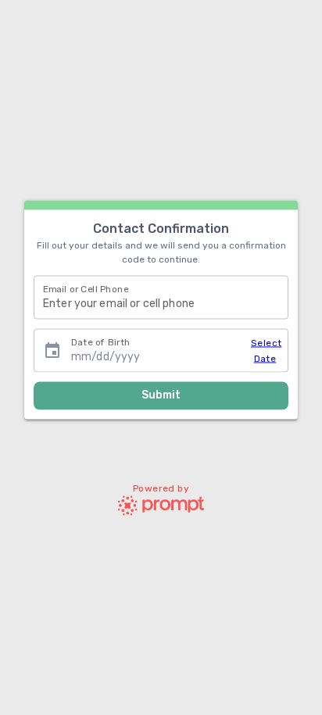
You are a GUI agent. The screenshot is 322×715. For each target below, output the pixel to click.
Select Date (265, 350)
